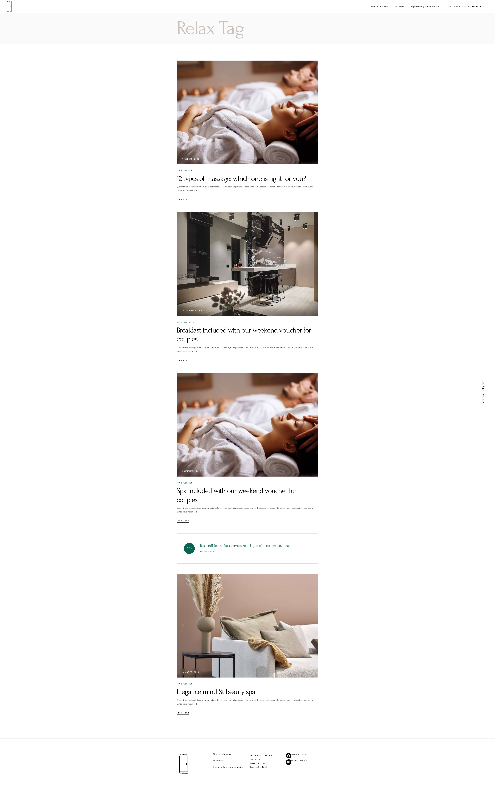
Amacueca (218, 760)
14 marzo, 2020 (190, 672)
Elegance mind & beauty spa (216, 692)
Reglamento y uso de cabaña (228, 767)
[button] (183, 626)
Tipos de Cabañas (222, 754)
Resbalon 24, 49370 (258, 767)
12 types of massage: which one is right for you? (241, 178)
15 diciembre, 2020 (192, 310)
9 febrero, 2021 (190, 159)
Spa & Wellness (185, 170)
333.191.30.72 (478, 6)
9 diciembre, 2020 (191, 471)
